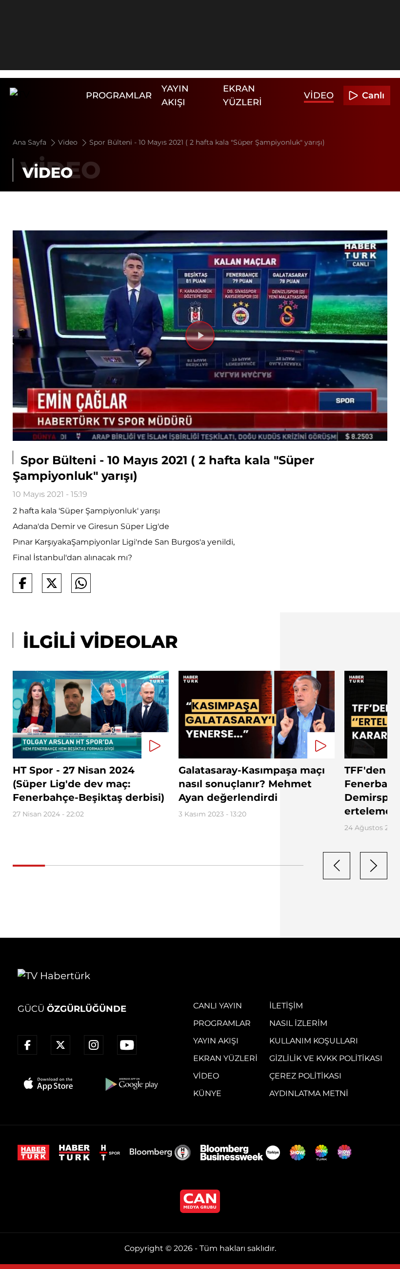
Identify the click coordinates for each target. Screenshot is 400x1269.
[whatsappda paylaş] (81, 583)
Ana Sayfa (30, 142)
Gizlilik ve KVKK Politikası (325, 1058)
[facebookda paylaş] (22, 583)
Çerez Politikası (305, 1075)
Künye (207, 1093)
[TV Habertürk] (45, 95)
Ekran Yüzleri (225, 1058)
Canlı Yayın (217, 1005)
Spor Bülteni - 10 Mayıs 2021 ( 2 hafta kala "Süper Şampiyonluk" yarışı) (207, 142)
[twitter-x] (60, 1045)
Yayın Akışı (216, 1040)
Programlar (119, 95)
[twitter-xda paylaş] (51, 583)
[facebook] (27, 1045)
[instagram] (93, 1045)
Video (319, 95)
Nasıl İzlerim (298, 1023)
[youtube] (127, 1045)
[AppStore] (49, 1084)
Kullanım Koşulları (313, 1040)
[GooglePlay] (131, 1084)
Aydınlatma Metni (308, 1093)
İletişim (286, 1005)
